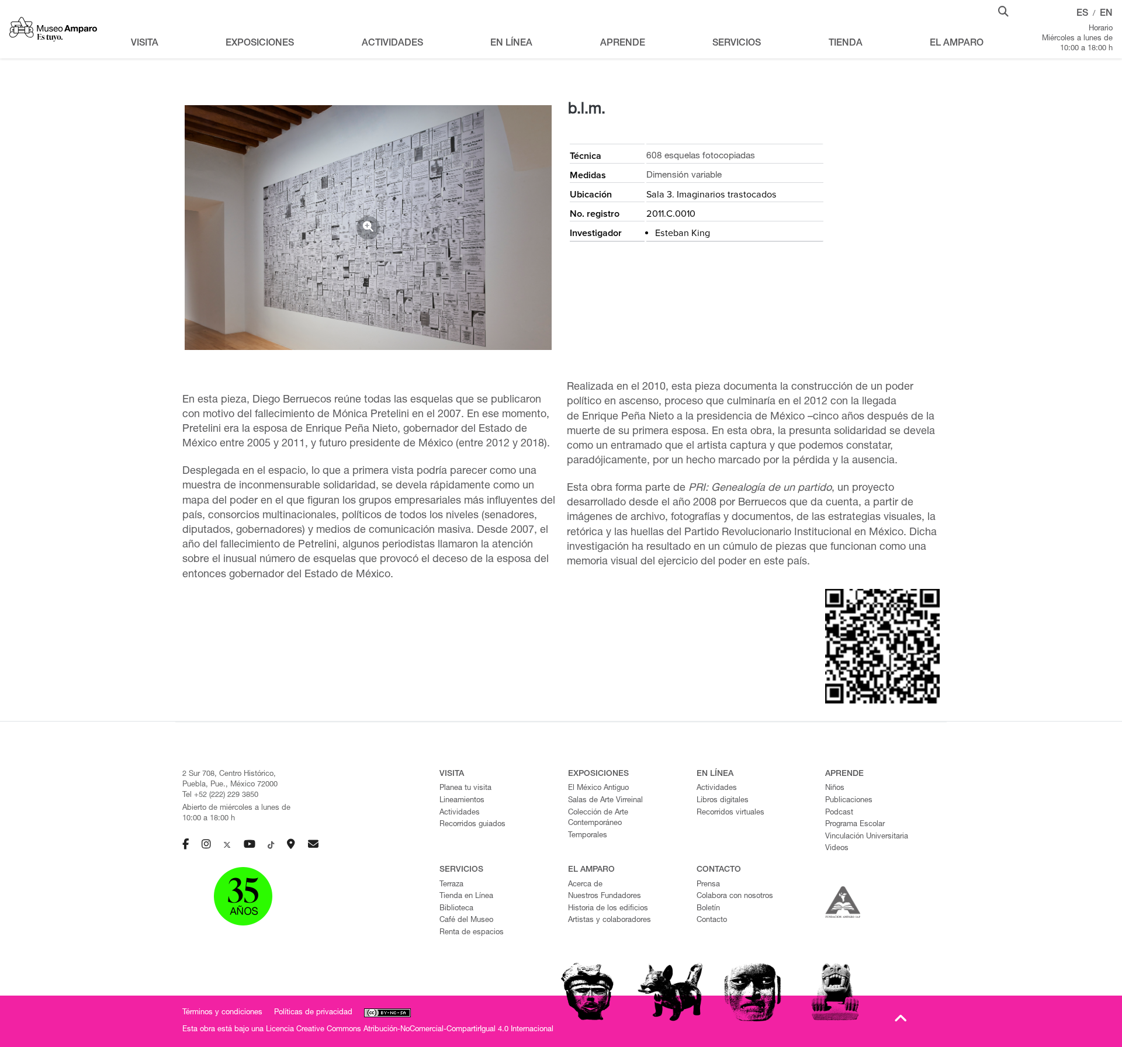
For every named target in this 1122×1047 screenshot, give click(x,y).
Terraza (451, 885)
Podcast (839, 813)
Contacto (712, 920)
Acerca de (585, 885)
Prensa (708, 885)
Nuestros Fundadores (604, 896)
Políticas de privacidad (313, 1013)
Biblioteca (456, 909)
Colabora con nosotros (735, 896)
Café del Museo (466, 920)
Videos (837, 848)
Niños (834, 788)
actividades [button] (392, 43)
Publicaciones (848, 801)
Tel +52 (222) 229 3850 (220, 795)
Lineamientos (461, 801)
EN (1106, 14)
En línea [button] (511, 43)
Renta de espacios (471, 933)
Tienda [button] (846, 43)
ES (1082, 14)
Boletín (708, 909)
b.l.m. (586, 109)
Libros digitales (723, 801)
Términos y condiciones (222, 1013)
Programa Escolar (855, 824)
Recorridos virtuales (730, 813)
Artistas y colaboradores (609, 920)
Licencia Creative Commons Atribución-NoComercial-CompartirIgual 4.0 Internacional (409, 1030)
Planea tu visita (465, 788)
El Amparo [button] (957, 43)
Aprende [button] (622, 43)
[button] (1003, 10)
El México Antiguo (598, 788)
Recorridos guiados (472, 824)
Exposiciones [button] (260, 43)
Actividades (459, 813)
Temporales (587, 836)
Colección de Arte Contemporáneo (598, 818)
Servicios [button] (736, 43)
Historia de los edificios (608, 909)
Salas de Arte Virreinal (605, 801)
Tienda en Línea (466, 896)
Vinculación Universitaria (866, 837)
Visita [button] (144, 43)
